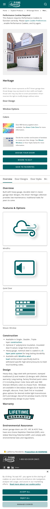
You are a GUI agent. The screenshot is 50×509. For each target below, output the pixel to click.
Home (5, 10)
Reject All (25, 498)
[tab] (7, 179)
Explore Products (17, 10)
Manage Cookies (25, 504)
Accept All (25, 492)
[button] (4, 4)
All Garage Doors (33, 10)
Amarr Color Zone (32, 127)
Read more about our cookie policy (25, 484)
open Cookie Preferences (35, 20)
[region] (25, 489)
